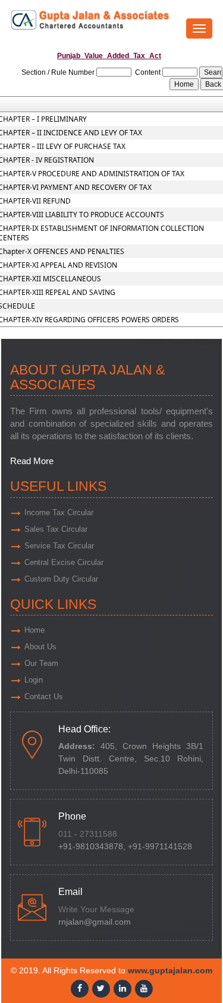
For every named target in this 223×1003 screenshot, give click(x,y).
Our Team (41, 663)
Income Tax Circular (58, 512)
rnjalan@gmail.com (94, 922)
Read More (32, 461)
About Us (40, 646)
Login (33, 679)
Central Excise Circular (63, 562)
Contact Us (43, 696)
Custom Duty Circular (61, 578)
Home (34, 630)
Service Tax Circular (59, 545)
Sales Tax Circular (55, 529)
